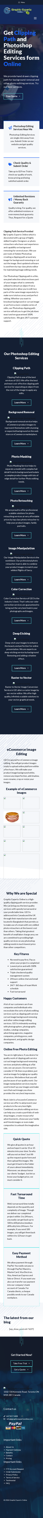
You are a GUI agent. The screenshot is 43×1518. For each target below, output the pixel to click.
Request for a (20, 217)
